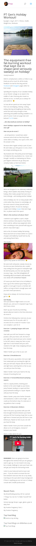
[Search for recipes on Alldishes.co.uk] (9, 526)
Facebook (7, 86)
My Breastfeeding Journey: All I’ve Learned (17, 494)
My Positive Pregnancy (11, 510)
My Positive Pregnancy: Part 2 (13, 507)
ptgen (7, 21)
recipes (19, 209)
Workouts (15, 23)
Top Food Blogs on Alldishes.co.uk (18, 523)
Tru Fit (11, 118)
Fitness (21, 21)
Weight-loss (7, 23)
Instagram (16, 86)
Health (27, 21)
